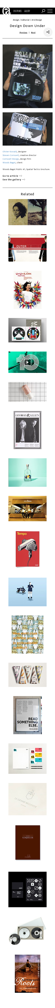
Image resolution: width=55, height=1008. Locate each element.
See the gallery (12, 179)
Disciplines (17, 11)
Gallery (27, 11)
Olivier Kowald (10, 151)
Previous (24, 32)
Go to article (10, 176)
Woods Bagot (9, 162)
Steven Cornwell (11, 155)
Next (33, 32)
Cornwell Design (11, 158)
